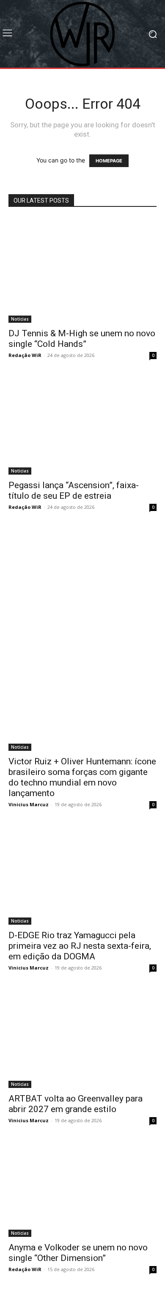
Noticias (20, 319)
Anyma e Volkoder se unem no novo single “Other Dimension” (78, 1252)
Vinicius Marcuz (28, 804)
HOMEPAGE (109, 161)
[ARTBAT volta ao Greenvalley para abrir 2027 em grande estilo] (82, 1038)
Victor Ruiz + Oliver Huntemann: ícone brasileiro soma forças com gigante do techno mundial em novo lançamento (82, 777)
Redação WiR (24, 355)
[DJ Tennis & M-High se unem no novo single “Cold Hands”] (82, 270)
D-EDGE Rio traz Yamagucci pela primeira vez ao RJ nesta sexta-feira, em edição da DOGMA (79, 945)
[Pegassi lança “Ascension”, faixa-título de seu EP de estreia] (82, 426)
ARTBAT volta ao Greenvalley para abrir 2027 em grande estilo (75, 1103)
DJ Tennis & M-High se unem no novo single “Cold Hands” (81, 338)
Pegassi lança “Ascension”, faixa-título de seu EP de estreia (73, 490)
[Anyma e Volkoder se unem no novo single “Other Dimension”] (82, 1189)
